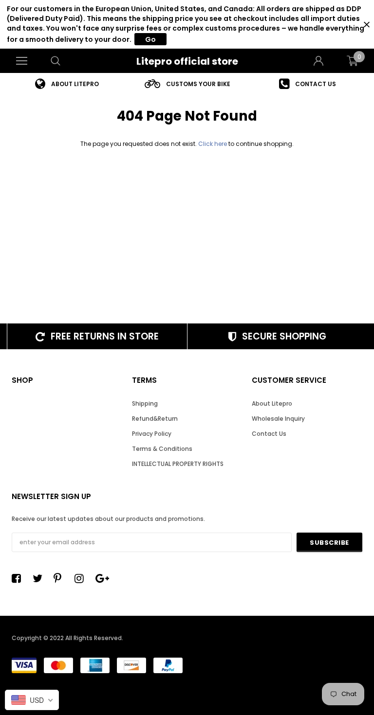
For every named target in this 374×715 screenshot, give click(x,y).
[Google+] (102, 578)
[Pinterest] (61, 578)
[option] (67, 83)
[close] (366, 24)
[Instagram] (82, 578)
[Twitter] (40, 578)
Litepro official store (187, 61)
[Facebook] (19, 578)
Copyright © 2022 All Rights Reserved (67, 638)
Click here (213, 144)
